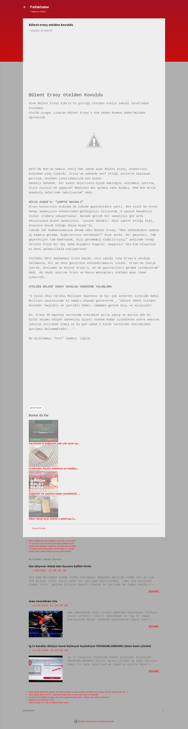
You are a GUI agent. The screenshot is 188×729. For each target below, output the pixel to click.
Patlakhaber (39, 7)
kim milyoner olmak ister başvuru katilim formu (60, 566)
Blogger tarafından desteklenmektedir (96, 721)
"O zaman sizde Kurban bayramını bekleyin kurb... (52, 543)
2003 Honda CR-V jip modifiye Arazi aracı (48, 702)
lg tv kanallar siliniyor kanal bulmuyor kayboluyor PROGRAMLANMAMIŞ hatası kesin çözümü (90, 646)
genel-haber (36, 407)
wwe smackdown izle (43, 601)
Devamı (154, 591)
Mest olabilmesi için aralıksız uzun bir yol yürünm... (53, 540)
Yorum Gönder (39, 528)
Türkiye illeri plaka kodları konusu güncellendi (50, 551)
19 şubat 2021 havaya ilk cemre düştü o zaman (51, 548)
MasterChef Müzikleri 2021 (41, 700)
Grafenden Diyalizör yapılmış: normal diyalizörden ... (53, 546)
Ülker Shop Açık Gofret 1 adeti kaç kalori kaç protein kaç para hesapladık (63, 694)
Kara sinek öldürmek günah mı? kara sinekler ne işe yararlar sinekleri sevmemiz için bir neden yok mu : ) (78, 692)
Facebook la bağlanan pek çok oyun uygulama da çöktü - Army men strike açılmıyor (69, 697)
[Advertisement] (94, 57)
